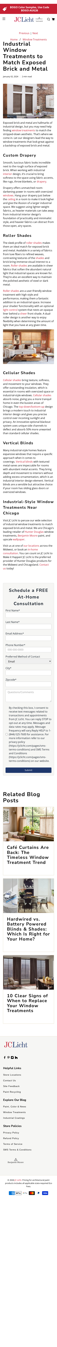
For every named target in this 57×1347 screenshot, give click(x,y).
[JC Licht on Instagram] (12, 1058)
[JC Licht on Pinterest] (8, 1058)
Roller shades (19, 265)
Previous (24, 33)
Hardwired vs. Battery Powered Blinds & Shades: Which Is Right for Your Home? (28, 929)
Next (35, 33)
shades (40, 258)
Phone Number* (15, 645)
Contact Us (9, 1080)
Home (14, 39)
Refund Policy (11, 1138)
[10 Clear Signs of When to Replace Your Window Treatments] (28, 972)
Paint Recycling (12, 1092)
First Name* (13, 610)
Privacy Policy (11, 1132)
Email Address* (15, 633)
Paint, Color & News (14, 1106)
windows (8, 195)
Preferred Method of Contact (23, 656)
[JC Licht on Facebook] (4, 1058)
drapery (41, 181)
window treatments (23, 130)
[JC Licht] (28, 19)
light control (10, 310)
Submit (28, 770)
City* (8, 668)
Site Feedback (11, 1086)
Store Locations (12, 1075)
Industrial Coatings (14, 1118)
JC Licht (18, 1180)
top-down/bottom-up (31, 406)
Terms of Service (12, 1144)
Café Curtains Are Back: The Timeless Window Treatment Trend (28, 854)
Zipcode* (11, 679)
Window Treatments (35, 39)
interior (7, 174)
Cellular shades (42, 395)
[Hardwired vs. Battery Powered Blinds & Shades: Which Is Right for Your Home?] (28, 896)
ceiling (11, 199)
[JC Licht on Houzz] (16, 1058)
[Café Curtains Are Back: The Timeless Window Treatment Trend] (28, 824)
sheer (23, 313)
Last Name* (13, 622)
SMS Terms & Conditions (17, 1149)
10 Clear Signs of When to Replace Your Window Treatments (27, 1003)
